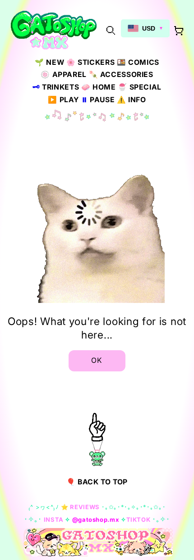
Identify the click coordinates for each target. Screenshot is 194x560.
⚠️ (131, 99)
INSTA (54, 519)
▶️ (63, 99)
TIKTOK (138, 519)
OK (96, 360)
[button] (110, 29)
